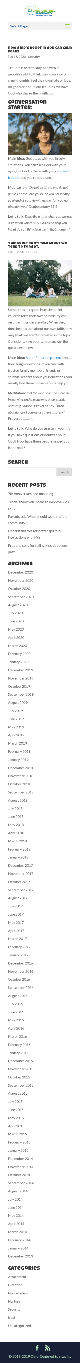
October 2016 (19, 979)
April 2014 (16, 1223)
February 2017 (19, 947)
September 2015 (21, 1085)
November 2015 (20, 1069)
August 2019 (18, 702)
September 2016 (21, 987)
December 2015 (20, 1061)
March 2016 (17, 1036)
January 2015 (18, 1150)
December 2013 (20, 1256)
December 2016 (20, 963)
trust (11, 1317)
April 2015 (16, 1126)
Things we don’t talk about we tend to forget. (37, 245)
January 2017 (18, 955)
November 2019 (20, 678)
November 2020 (20, 580)
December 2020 (20, 572)
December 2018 (20, 768)
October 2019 (19, 686)
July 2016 (15, 1004)
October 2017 (19, 882)
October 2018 (19, 784)
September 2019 (21, 694)
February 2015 (19, 1142)
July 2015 (15, 1101)
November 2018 (20, 776)
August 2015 (18, 1093)
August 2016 (18, 995)
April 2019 (16, 735)
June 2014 (16, 1207)
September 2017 (21, 890)
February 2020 (19, 653)
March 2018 (17, 841)
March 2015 (17, 1134)
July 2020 (15, 613)
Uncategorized (19, 1325)
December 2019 (20, 670)
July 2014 (15, 1199)
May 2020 (16, 629)
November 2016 (20, 971)
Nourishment (18, 1293)
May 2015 (16, 1118)
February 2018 (19, 849)
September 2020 (21, 597)
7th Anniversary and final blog (30, 493)
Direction (15, 1285)
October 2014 (19, 1174)
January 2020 (18, 662)
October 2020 (19, 588)
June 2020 (16, 621)
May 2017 (16, 922)
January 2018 (18, 857)
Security (34, 56)
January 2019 (18, 759)
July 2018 (15, 808)
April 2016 (16, 1028)
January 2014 (18, 1248)
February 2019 (19, 751)
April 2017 (16, 930)
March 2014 (17, 1232)
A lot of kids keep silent (43, 357)
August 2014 (18, 1191)
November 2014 (20, 1167)
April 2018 (16, 833)
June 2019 (16, 719)
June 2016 (16, 1012)
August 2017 (18, 898)
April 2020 (16, 637)
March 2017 (17, 938)
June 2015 (16, 1109)
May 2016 (16, 1020)
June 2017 (16, 914)
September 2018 (21, 792)
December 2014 (20, 1158)
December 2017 (20, 865)
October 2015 (19, 1077)
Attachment (17, 1276)
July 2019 (15, 710)
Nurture (32, 252)
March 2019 (17, 743)
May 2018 (16, 824)
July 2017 (15, 906)
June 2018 (16, 816)
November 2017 (20, 873)
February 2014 (19, 1240)
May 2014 (16, 1215)
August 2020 (18, 605)
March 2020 (17, 645)
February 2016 (19, 1044)
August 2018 (18, 800)
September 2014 (21, 1183)
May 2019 (16, 727)
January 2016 (18, 1053)
